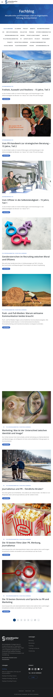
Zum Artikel (6, 99)
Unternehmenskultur (42, 45)
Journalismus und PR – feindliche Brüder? (22, 489)
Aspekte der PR (28, 38)
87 (35, 620)
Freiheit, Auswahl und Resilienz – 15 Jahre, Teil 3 (26, 89)
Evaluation (23, 32)
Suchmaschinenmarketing (38, 42)
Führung (31, 32)
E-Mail (33, 677)
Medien (22, 35)
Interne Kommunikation (43, 32)
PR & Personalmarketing (10, 38)
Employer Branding (12, 32)
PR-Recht (37, 38)
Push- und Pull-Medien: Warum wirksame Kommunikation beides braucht (22, 314)
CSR (3, 32)
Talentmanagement (21, 45)
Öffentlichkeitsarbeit (33, 35)
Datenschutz (28, 691)
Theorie (31, 45)
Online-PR (45, 35)
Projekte (10, 42)
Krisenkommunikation (11, 35)
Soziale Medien (8, 45)
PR (21, 38)
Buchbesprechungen (43, 28)
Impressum (21, 691)
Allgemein (18, 28)
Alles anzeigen (8, 28)
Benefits (32, 28)
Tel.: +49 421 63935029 (35, 673)
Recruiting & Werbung (21, 42)
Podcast (25, 28)
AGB (33, 691)
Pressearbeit (46, 38)
